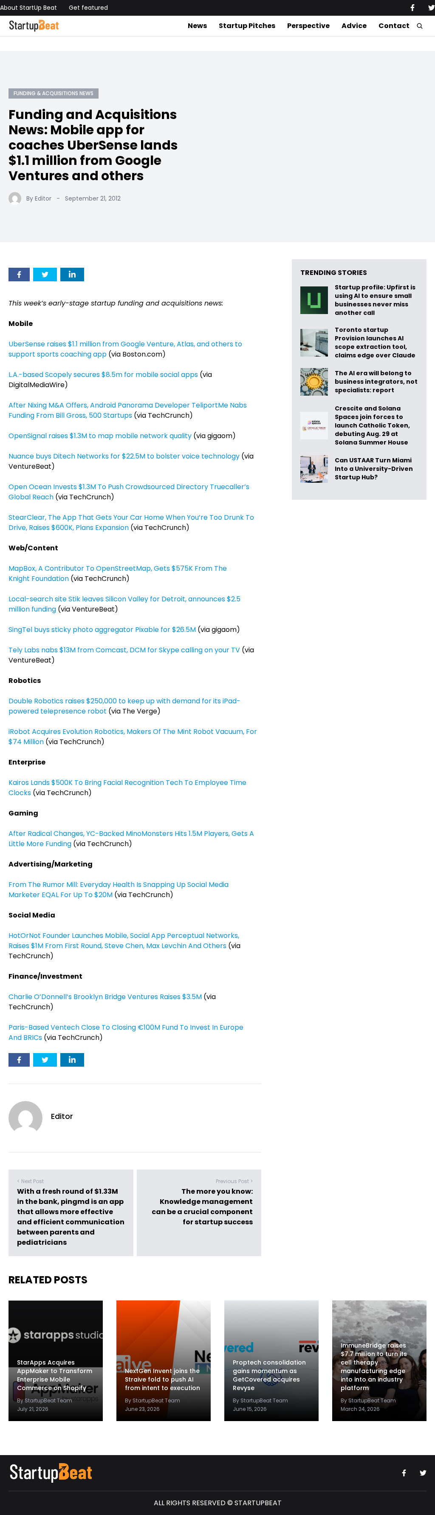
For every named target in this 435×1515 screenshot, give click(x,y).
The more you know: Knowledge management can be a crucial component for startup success (202, 1207)
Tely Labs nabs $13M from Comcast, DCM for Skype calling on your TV (124, 650)
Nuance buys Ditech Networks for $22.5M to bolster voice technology (124, 456)
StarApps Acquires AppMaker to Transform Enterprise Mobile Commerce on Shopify (54, 1375)
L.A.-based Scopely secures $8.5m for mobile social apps (103, 374)
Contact (394, 26)
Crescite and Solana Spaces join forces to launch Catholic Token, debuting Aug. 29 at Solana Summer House (372, 425)
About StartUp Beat (28, 7)
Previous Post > (234, 1181)
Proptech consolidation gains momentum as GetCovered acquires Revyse (269, 1375)
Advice (354, 26)
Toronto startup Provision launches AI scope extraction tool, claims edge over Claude (376, 343)
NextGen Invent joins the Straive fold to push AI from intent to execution (162, 1379)
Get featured (88, 7)
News (197, 26)
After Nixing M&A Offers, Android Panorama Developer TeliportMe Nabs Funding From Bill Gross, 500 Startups (127, 410)
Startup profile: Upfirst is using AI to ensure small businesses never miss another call (375, 300)
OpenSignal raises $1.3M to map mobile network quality (100, 436)
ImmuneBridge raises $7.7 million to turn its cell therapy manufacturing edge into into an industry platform (374, 1366)
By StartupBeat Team (44, 1400)
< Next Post (30, 1181)
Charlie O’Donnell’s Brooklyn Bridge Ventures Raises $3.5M (105, 997)
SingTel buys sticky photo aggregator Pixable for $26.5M (102, 629)
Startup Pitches (247, 26)
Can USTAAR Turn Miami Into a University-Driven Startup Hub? (374, 468)
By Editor (38, 198)
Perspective (308, 26)
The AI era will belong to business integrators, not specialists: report (376, 381)
